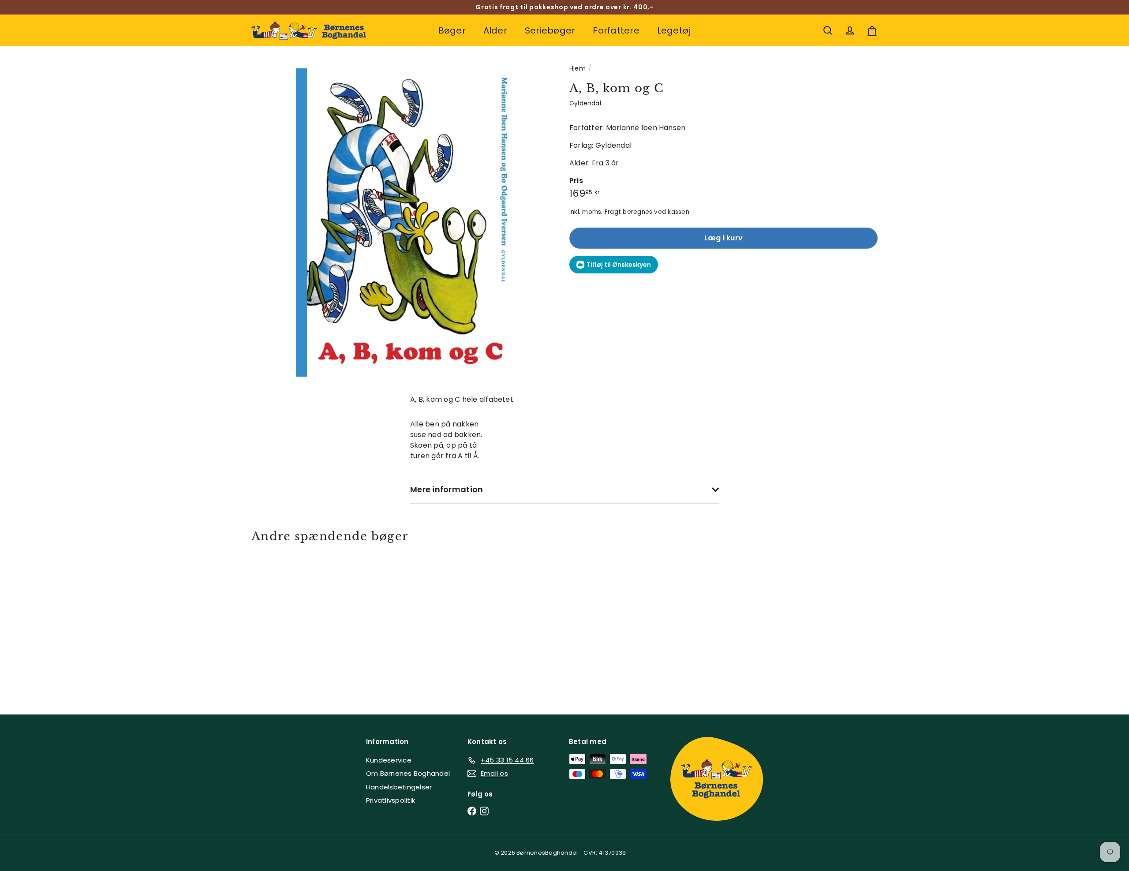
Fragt (613, 212)
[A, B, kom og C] (299, 622)
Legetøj (674, 30)
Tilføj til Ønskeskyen (619, 264)
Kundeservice (388, 760)
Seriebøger (550, 30)
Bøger (452, 30)
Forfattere (616, 30)
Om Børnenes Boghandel (408, 773)
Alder (495, 30)
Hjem (577, 68)
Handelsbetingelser (399, 787)
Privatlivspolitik (390, 800)
